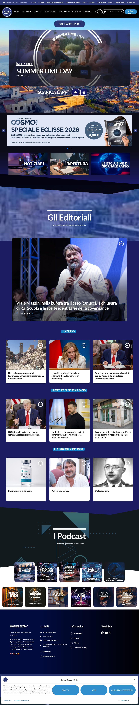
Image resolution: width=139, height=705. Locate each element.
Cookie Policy (7, 700)
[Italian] (94, 11)
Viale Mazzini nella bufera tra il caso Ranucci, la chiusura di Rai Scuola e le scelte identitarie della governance (66, 305)
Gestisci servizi (125, 700)
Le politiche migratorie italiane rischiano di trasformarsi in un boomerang (66, 376)
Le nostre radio (131, 11)
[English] (11, 654)
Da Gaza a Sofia (102, 491)
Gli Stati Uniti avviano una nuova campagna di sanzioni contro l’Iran (24, 433)
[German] (15, 654)
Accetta (65, 690)
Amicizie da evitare (60, 491)
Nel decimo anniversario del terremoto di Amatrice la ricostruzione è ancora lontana (26, 376)
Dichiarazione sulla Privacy (21, 700)
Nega (94, 690)
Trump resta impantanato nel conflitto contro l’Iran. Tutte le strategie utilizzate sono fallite (112, 376)
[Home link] (7, 12)
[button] (135, 680)
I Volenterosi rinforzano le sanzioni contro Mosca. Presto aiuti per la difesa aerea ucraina (68, 435)
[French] (13, 654)
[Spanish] (19, 654)
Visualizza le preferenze (122, 690)
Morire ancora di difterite (20, 491)
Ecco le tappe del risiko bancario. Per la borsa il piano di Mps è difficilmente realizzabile (113, 435)
